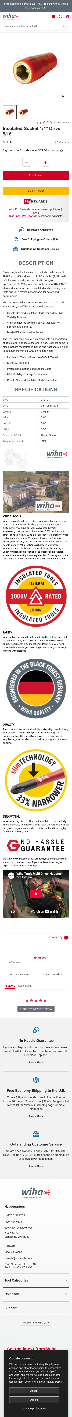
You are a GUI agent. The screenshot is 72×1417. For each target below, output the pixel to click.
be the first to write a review (36, 1009)
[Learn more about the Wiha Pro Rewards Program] (36, 201)
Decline (34, 1399)
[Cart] (67, 16)
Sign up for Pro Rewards (23, 216)
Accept (34, 1390)
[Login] (60, 16)
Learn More (36, 1062)
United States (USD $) (34, 1322)
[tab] (19, 974)
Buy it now (36, 190)
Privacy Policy (54, 1381)
